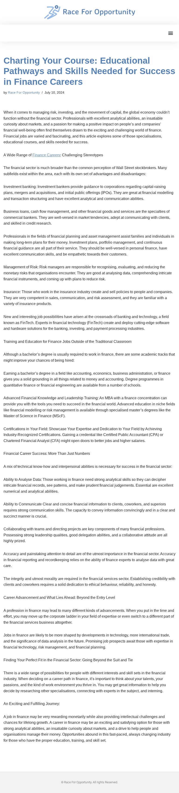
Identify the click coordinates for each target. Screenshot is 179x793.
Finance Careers (46, 155)
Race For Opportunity (24, 92)
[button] (170, 33)
